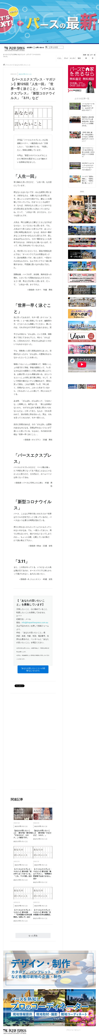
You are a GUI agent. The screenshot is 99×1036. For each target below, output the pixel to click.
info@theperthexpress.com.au (35, 622)
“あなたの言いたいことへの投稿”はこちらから (33, 669)
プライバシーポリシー (73, 1030)
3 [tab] (51, 41)
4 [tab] (55, 41)
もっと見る (33, 935)
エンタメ (73, 58)
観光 (79, 58)
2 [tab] (47, 41)
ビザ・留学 (92, 56)
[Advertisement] (23, 742)
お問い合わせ (39, 47)
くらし (59, 58)
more (82, 191)
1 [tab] (43, 41)
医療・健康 (86, 56)
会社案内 (29, 47)
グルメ (66, 58)
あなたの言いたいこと (25, 74)
